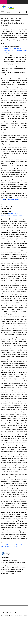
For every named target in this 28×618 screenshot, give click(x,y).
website (3, 199)
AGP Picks (3, 2)
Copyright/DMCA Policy (7, 615)
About (7, 610)
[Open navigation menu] (2, 12)
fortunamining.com (6, 215)
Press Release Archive (16, 610)
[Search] (19, 12)
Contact (25, 615)
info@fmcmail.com (13, 213)
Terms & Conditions (20, 612)
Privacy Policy (17, 615)
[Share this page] (26, 12)
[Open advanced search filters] (22, 12)
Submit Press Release (8, 612)
